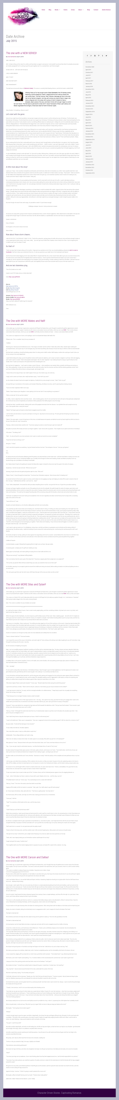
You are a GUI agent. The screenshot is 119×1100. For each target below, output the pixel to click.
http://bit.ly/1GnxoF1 (13, 290)
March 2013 (89, 156)
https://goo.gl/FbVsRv (14, 277)
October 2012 (89, 170)
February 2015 (89, 100)
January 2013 (89, 162)
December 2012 (90, 164)
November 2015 (90, 89)
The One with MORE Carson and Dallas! (27, 857)
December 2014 (90, 106)
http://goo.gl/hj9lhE (15, 299)
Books (56, 10)
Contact (96, 10)
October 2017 (89, 72)
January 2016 (89, 86)
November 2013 (90, 134)
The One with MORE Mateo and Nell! (25, 320)
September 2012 (90, 173)
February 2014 (89, 128)
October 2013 (89, 136)
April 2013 (88, 153)
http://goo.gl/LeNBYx (19, 297)
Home (43, 10)
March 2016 (89, 83)
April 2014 (88, 122)
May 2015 (88, 95)
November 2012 (90, 167)
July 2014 (88, 117)
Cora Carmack (11, 56)
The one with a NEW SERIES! (21, 53)
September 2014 (90, 111)
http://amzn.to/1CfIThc (12, 286)
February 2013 (89, 159)
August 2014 (89, 114)
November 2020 (90, 67)
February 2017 (89, 81)
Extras (73, 10)
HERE (64, 330)
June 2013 (88, 148)
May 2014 (88, 120)
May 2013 (88, 150)
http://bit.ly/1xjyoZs (15, 288)
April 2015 (88, 97)
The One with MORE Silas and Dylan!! (26, 584)
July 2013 (88, 145)
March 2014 (89, 125)
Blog (50, 10)
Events (65, 10)
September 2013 (90, 139)
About (80, 10)
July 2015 (88, 92)
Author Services (106, 10)
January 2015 (89, 103)
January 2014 (89, 131)
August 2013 (89, 142)
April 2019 (88, 69)
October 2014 (89, 108)
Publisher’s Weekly (28, 88)
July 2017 (88, 75)
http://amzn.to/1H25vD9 (17, 295)
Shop (88, 10)
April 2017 (88, 78)
